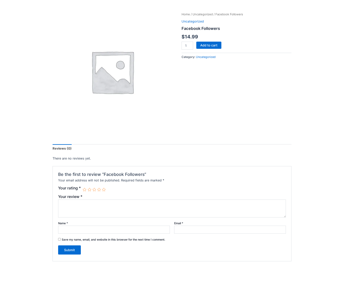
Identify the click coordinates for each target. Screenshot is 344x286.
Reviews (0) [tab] (62, 148)
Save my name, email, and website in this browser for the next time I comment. (113, 239)
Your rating (69, 188)
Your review (70, 196)
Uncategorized (203, 14)
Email (178, 223)
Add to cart (208, 45)
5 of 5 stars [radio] (104, 189)
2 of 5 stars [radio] (89, 189)
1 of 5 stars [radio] (84, 189)
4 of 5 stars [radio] (99, 189)
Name (63, 223)
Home (186, 14)
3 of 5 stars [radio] (94, 189)
